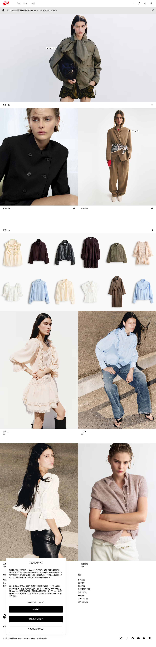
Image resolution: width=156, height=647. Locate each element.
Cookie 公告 (83, 598)
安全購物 (81, 595)
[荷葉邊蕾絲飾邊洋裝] (143, 252)
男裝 (25, 3)
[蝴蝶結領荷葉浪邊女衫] (91, 291)
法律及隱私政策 (84, 589)
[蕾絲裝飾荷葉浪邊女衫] (13, 291)
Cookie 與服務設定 (36, 629)
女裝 (18, 3)
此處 (42, 10)
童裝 (33, 3)
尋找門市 (81, 586)
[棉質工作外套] (117, 252)
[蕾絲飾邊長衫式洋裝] (91, 252)
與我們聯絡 (82, 592)
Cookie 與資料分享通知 (36, 602)
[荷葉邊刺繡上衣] (13, 252)
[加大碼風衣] (117, 291)
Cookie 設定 (83, 602)
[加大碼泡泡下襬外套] (39, 252)
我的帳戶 (81, 583)
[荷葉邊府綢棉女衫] (143, 291)
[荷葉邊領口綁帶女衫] (65, 291)
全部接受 (36, 609)
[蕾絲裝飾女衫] (39, 291)
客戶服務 (81, 579)
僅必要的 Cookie (36, 619)
